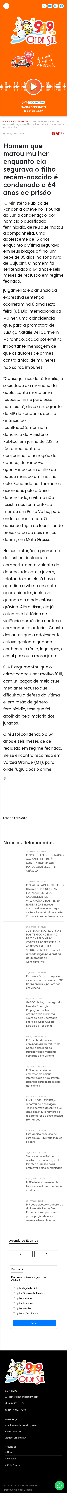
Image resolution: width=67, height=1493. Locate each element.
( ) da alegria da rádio (26, 1288)
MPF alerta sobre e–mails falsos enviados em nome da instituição (44, 1186)
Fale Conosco (14, 1465)
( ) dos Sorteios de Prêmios (30, 1293)
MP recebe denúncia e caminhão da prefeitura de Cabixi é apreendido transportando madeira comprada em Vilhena (43, 1047)
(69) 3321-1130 (16, 1403)
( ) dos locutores (24, 1303)
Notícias (11, 1458)
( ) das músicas (23, 1298)
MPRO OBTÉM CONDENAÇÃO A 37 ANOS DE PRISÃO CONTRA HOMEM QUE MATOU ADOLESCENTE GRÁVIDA (45, 862)
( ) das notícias (23, 1308)
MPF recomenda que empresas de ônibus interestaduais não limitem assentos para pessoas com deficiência (43, 1077)
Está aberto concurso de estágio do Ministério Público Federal (44, 1137)
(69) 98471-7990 (16, 1409)
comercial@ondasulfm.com (23, 1396)
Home (5, 121)
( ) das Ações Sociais (26, 1313)
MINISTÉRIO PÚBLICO (21, 121)
